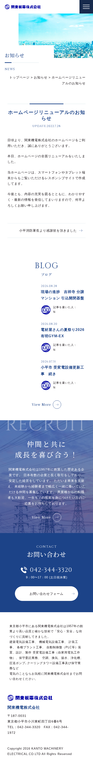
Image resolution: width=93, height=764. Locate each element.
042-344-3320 (51, 570)
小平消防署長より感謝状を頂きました (48, 230)
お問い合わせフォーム (46, 594)
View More (41, 404)
